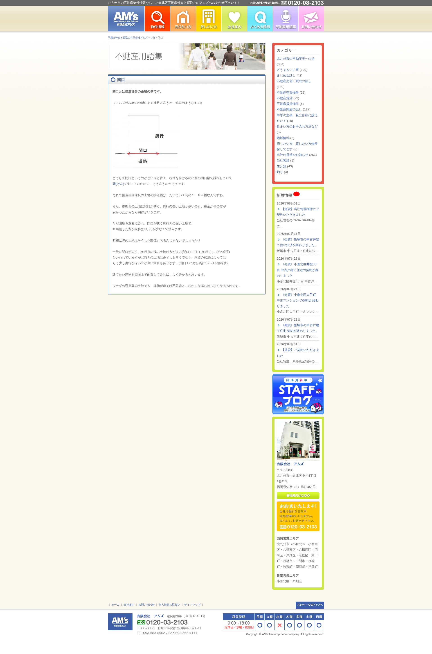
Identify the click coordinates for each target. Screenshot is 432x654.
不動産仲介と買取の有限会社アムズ (128, 37)
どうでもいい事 (288, 70)
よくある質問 (260, 18)
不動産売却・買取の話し (294, 81)
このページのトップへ (310, 605)
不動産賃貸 (284, 98)
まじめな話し (286, 75)
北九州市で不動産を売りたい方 (183, 18)
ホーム (115, 604)
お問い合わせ (311, 18)
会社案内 (129, 604)
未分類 (281, 166)
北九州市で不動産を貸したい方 (208, 18)
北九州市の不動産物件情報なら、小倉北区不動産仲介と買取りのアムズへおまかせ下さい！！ (174, 2)
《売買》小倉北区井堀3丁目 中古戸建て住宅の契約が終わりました (298, 269)
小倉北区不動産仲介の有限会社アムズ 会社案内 (234, 18)
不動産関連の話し (289, 109)
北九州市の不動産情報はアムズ (126, 18)
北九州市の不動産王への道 (296, 58)
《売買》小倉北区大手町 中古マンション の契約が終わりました (298, 300)
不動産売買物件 (288, 92)
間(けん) (118, 184)
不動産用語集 (285, 18)
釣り (280, 172)
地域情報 (283, 138)
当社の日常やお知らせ (292, 155)
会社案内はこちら (298, 495)
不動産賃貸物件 (288, 104)
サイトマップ (192, 604)
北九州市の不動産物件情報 (157, 18)
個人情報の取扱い (169, 604)
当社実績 (283, 160)
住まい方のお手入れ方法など (297, 126)
